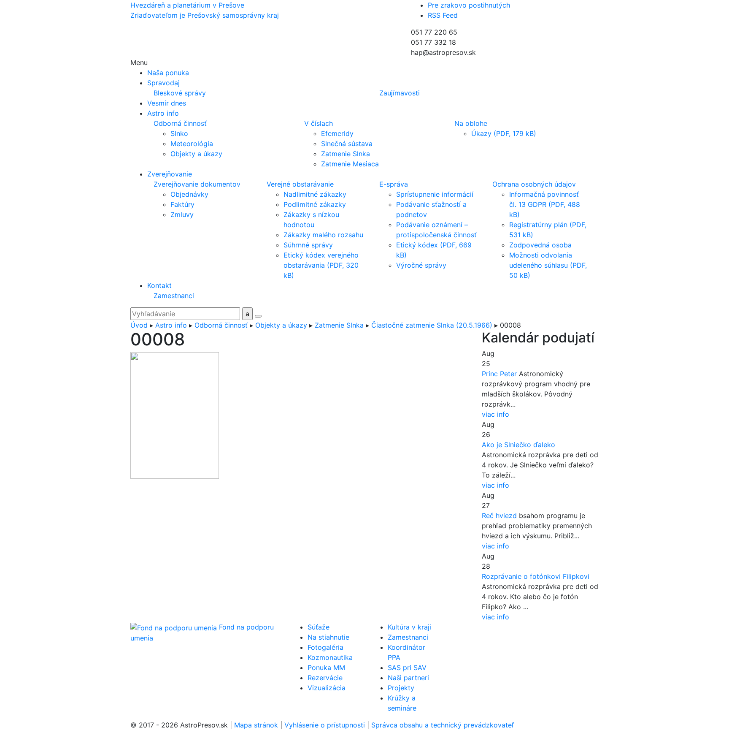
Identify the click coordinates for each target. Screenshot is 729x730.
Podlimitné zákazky (315, 204)
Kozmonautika (330, 657)
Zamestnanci (174, 295)
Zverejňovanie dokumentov (197, 184)
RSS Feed (443, 15)
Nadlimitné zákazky (315, 194)
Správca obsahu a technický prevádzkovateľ (442, 725)
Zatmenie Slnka (345, 153)
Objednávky (189, 194)
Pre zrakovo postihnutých (469, 5)
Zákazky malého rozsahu (323, 235)
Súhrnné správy (308, 245)
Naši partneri (408, 677)
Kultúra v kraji (409, 627)
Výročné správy (421, 265)
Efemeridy (337, 133)
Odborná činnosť (180, 123)
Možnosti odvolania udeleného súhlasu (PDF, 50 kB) (548, 265)
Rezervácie (325, 677)
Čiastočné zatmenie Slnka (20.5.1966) (431, 325)
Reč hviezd (499, 515)
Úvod (139, 325)
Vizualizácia (327, 688)
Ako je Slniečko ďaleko (518, 444)
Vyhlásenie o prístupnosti (324, 725)
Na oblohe (470, 123)
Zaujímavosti (399, 93)
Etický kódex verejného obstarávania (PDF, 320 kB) (321, 265)
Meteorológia (191, 143)
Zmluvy (182, 214)
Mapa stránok (256, 725)
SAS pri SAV (407, 667)
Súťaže (318, 627)
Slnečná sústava (347, 143)
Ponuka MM (326, 667)
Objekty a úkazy (196, 153)
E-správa (393, 184)
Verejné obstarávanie (300, 184)
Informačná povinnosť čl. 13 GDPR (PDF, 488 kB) (544, 204)
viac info (495, 414)
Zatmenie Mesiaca (350, 164)
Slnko (179, 133)
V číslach (318, 123)
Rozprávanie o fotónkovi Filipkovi (535, 576)
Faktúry (182, 204)
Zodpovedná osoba (540, 245)
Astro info (171, 325)
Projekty (401, 688)
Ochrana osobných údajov (534, 184)
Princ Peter (499, 373)
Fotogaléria (325, 647)
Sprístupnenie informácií (434, 194)
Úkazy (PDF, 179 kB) (503, 133)
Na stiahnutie (328, 637)
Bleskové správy (180, 93)
